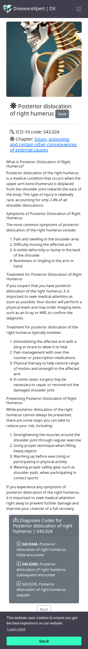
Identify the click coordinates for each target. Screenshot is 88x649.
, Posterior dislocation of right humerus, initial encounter (41, 549)
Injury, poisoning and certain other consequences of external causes (43, 144)
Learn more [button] (16, 629)
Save (62, 113)
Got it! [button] (44, 641)
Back (44, 609)
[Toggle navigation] (79, 9)
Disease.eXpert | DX (34, 8)
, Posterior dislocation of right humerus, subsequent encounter (41, 569)
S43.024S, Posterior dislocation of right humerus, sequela (41, 589)
